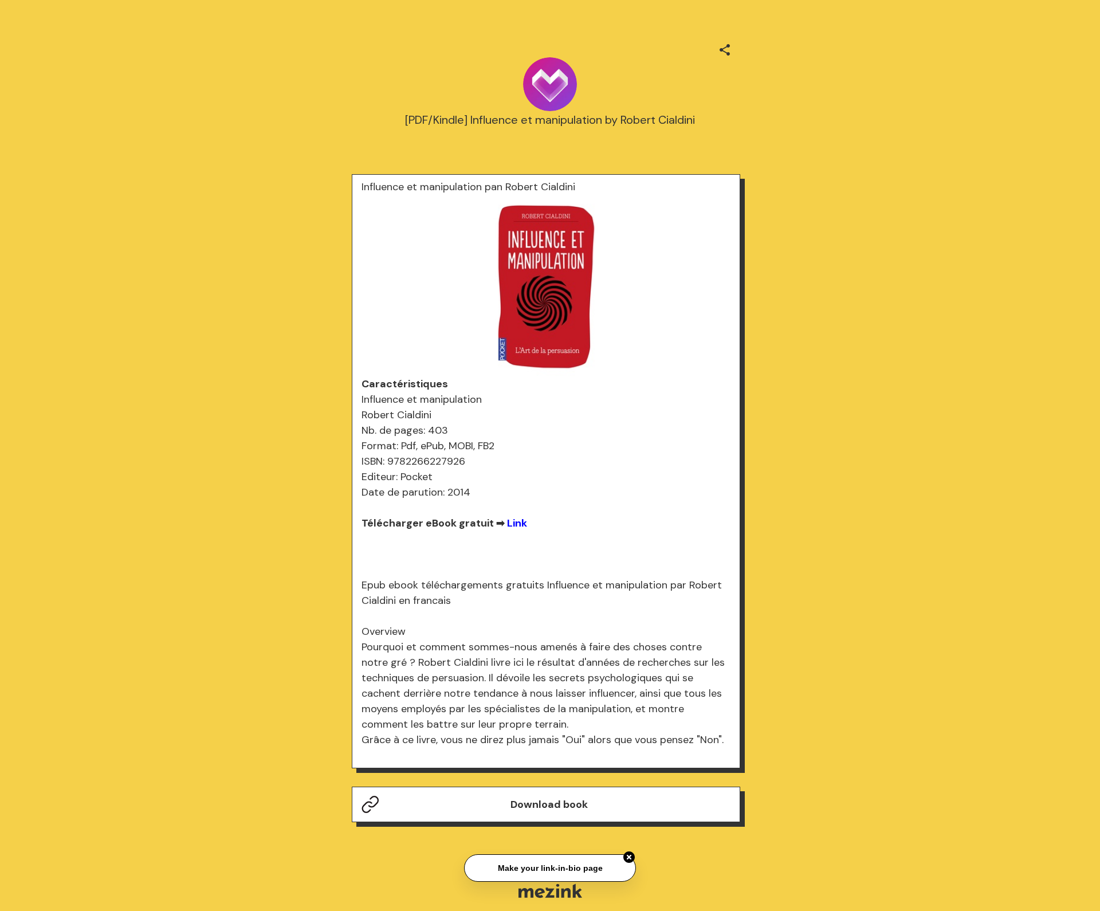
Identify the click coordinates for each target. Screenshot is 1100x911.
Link (517, 523)
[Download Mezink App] (550, 890)
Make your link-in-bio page (549, 866)
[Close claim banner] (629, 856)
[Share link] (725, 48)
